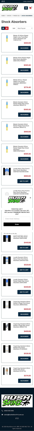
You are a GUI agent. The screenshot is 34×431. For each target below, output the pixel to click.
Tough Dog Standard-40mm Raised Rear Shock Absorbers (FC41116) (21, 369)
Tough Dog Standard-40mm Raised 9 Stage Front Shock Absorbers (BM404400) (21, 303)
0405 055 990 (9, 411)
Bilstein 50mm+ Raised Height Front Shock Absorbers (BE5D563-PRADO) (20, 82)
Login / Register (28, 1)
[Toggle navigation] (26, 8)
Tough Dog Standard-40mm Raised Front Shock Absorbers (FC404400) (21, 347)
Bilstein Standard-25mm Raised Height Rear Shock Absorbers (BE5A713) (21, 103)
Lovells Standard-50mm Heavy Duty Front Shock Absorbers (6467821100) (20, 258)
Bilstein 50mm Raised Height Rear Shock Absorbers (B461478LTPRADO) (21, 59)
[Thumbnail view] (3, 28)
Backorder (24, 48)
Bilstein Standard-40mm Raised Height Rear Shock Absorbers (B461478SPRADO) (21, 149)
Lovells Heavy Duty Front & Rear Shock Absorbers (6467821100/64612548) (21, 170)
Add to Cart (24, 181)
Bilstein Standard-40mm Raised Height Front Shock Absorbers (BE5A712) (21, 125)
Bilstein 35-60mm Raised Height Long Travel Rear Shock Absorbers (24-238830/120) (20, 38)
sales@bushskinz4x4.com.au (14, 414)
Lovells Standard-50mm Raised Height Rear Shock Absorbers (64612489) (21, 281)
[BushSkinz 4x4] (9, 8)
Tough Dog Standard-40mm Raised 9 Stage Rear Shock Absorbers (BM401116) (21, 325)
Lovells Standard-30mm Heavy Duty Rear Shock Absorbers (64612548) (20, 236)
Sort (14, 28)
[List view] (7, 28)
